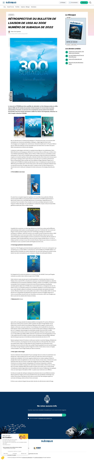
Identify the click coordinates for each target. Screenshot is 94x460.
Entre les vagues (72, 42)
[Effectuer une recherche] (90, 2)
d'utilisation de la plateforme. (45, 418)
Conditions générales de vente (31, 453)
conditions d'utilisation (38, 457)
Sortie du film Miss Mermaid (75, 59)
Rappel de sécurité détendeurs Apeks (76, 63)
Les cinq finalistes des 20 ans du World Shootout (76, 56)
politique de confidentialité (27, 457)
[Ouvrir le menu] (4, 2)
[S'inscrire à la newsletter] (64, 415)
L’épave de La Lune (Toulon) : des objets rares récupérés (76, 52)
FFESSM (14, 455)
